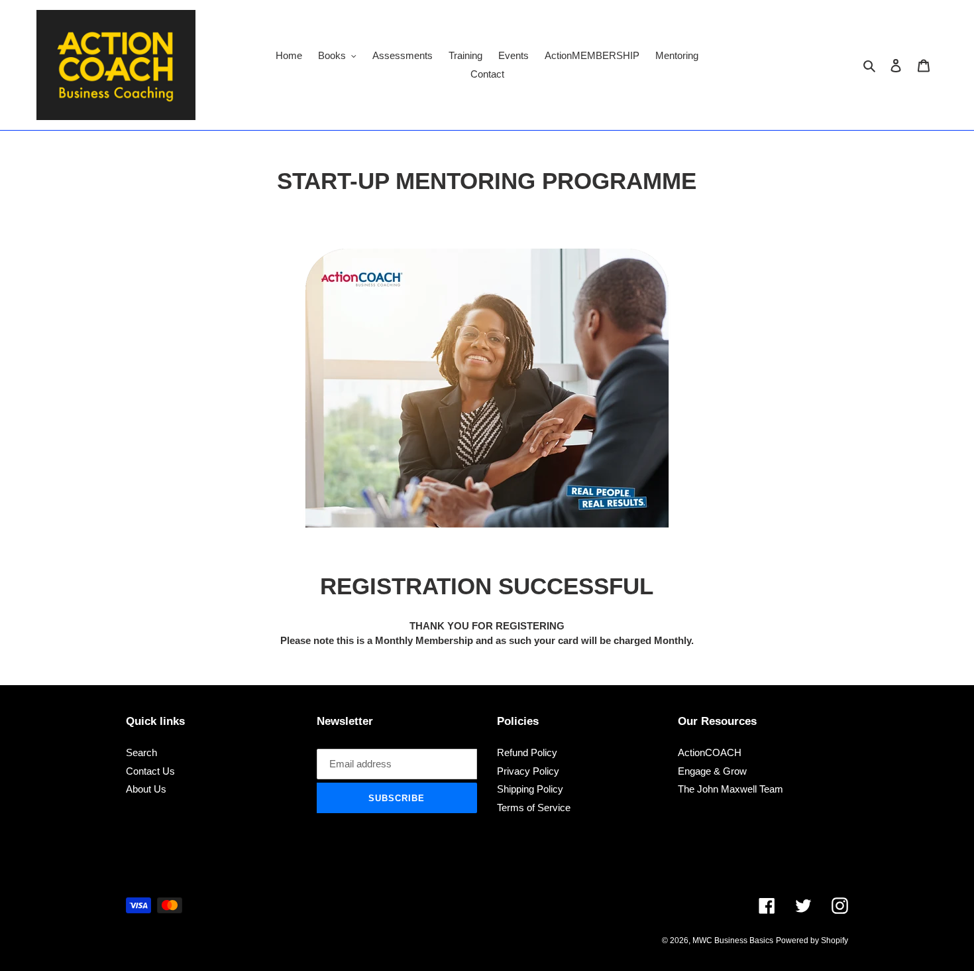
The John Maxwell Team (730, 789)
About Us (146, 789)
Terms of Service (533, 807)
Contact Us (150, 771)
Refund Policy (527, 752)
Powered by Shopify (812, 940)
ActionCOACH (709, 752)
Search (141, 752)
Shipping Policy (530, 789)
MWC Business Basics (732, 940)
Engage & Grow (712, 771)
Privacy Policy (528, 771)
